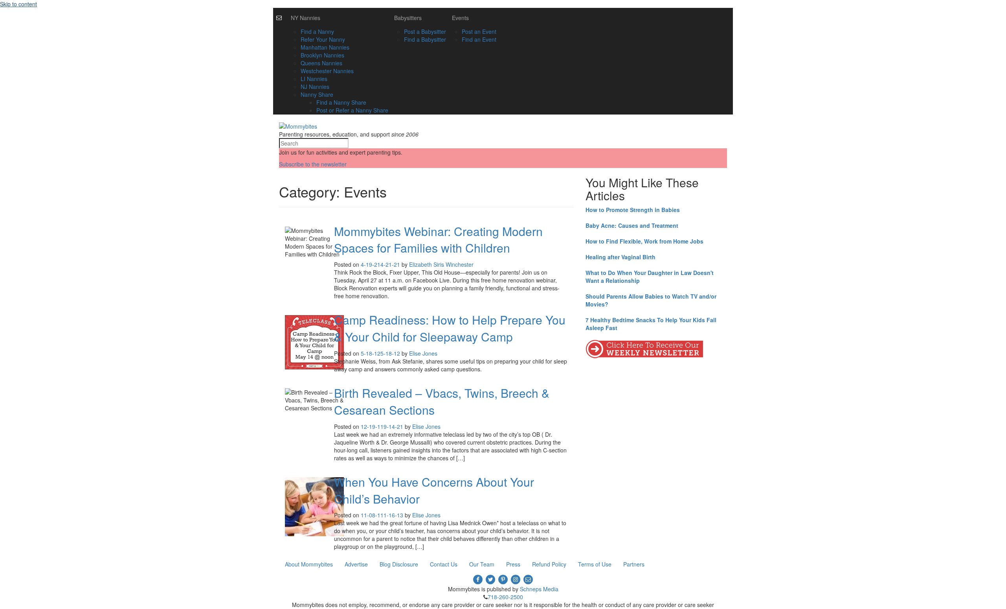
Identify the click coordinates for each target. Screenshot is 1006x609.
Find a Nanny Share (341, 102)
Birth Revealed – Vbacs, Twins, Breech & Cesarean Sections (441, 401)
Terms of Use (594, 564)
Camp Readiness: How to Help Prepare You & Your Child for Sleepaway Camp (449, 328)
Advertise (356, 564)
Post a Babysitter (425, 31)
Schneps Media (539, 589)
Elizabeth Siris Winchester (441, 264)
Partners (633, 564)
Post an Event (479, 31)
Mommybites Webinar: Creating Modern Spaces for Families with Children (438, 240)
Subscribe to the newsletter (313, 164)
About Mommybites (309, 564)
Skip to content (18, 4)
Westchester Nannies (327, 71)
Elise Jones (423, 353)
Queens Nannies (321, 63)
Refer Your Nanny (323, 39)
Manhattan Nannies (325, 47)
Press (513, 564)
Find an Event (479, 39)
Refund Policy (549, 564)
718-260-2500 (505, 597)
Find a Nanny (317, 31)
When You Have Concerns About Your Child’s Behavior (434, 490)
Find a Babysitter (425, 39)
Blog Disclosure (399, 564)
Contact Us (443, 564)
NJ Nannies (315, 86)
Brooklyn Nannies (322, 55)
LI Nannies (314, 79)
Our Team (481, 564)
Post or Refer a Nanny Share (352, 110)
